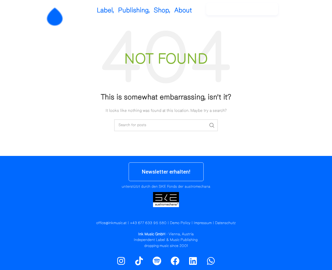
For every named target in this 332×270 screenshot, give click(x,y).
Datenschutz (225, 223)
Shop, (162, 10)
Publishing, (134, 10)
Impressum (203, 223)
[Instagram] (295, 11)
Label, (105, 10)
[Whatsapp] (211, 261)
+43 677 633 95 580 (148, 223)
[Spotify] (306, 11)
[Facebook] (175, 261)
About (183, 10)
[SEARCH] (212, 125)
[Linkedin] (193, 261)
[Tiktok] (139, 261)
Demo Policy (180, 223)
